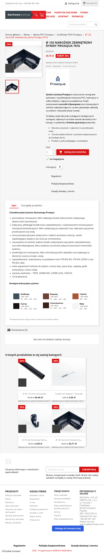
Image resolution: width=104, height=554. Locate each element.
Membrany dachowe (14, 519)
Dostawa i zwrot (37, 495)
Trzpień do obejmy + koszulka (69, 393)
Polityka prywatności (39, 509)
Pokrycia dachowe (65, 12)
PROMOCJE (77, 16)
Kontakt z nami (36, 513)
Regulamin (35, 499)
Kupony (57, 515)
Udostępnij (60, 166)
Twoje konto (61, 491)
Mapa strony (35, 516)
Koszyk (24, 15)
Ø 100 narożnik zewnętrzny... (69, 440)
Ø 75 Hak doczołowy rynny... (35, 440)
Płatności (34, 506)
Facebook (8, 461)
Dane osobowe (60, 495)
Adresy (57, 512)
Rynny (84, 12)
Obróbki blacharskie (14, 515)
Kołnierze (9, 502)
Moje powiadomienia (63, 519)
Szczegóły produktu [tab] (31, 205)
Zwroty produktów (62, 498)
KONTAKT (63, 16)
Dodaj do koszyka (72, 152)
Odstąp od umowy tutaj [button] (68, 528)
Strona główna (12, 15)
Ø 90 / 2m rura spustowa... (35, 393)
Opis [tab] (14, 205)
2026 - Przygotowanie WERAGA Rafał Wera (52, 550)
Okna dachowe (12, 506)
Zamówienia (59, 502)
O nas (32, 502)
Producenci (35, 520)
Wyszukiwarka (20, 15)
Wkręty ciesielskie (13, 522)
